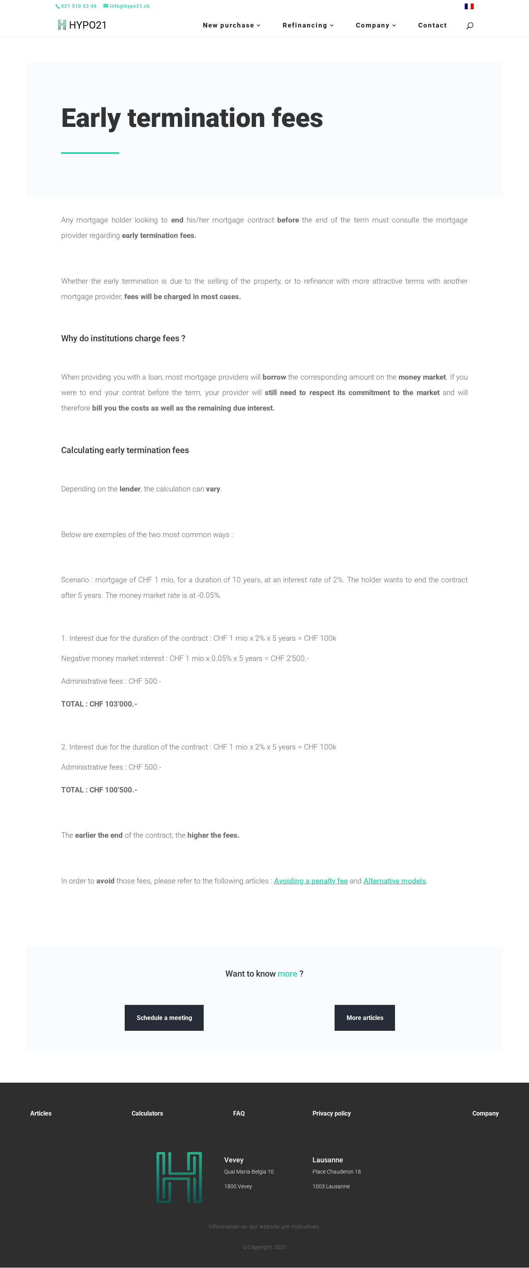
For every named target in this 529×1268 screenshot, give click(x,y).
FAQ (239, 1113)
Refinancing (305, 25)
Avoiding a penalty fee (311, 880)
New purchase (228, 25)
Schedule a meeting (164, 1018)
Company (373, 25)
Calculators (147, 1113)
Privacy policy (332, 1113)
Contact (432, 25)
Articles (41, 1113)
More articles (365, 1018)
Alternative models (395, 880)
